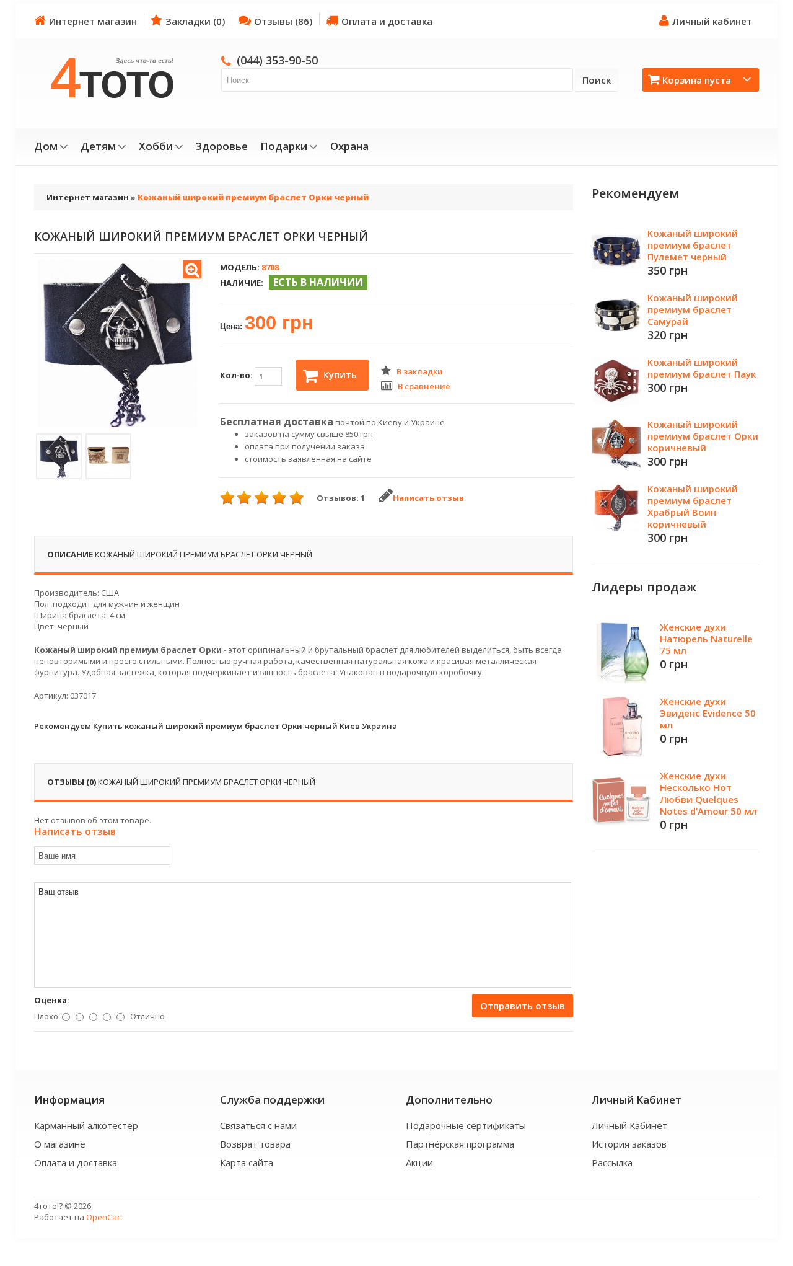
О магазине (59, 1144)
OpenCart (104, 1217)
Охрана (349, 146)
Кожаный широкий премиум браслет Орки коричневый (702, 436)
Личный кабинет (712, 21)
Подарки (283, 146)
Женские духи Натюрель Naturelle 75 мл (706, 639)
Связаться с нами (258, 1125)
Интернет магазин (93, 21)
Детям (98, 146)
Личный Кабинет (629, 1125)
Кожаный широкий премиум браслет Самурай (692, 309)
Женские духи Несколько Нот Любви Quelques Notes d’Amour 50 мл (708, 793)
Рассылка (612, 1162)
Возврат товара (255, 1144)
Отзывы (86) (283, 21)
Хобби (156, 146)
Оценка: (51, 1000)
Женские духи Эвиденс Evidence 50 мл (708, 713)
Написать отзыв (428, 497)
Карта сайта (246, 1162)
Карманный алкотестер (86, 1125)
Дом (46, 146)
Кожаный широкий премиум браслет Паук (701, 368)
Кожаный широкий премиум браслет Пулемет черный (692, 245)
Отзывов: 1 (341, 497)
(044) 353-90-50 (277, 60)
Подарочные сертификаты (466, 1125)
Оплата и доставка (386, 21)
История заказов (629, 1144)
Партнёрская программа (460, 1144)
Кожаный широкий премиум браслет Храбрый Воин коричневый (692, 506)
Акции (419, 1162)
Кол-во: (237, 375)
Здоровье (222, 146)
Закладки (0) (195, 21)
